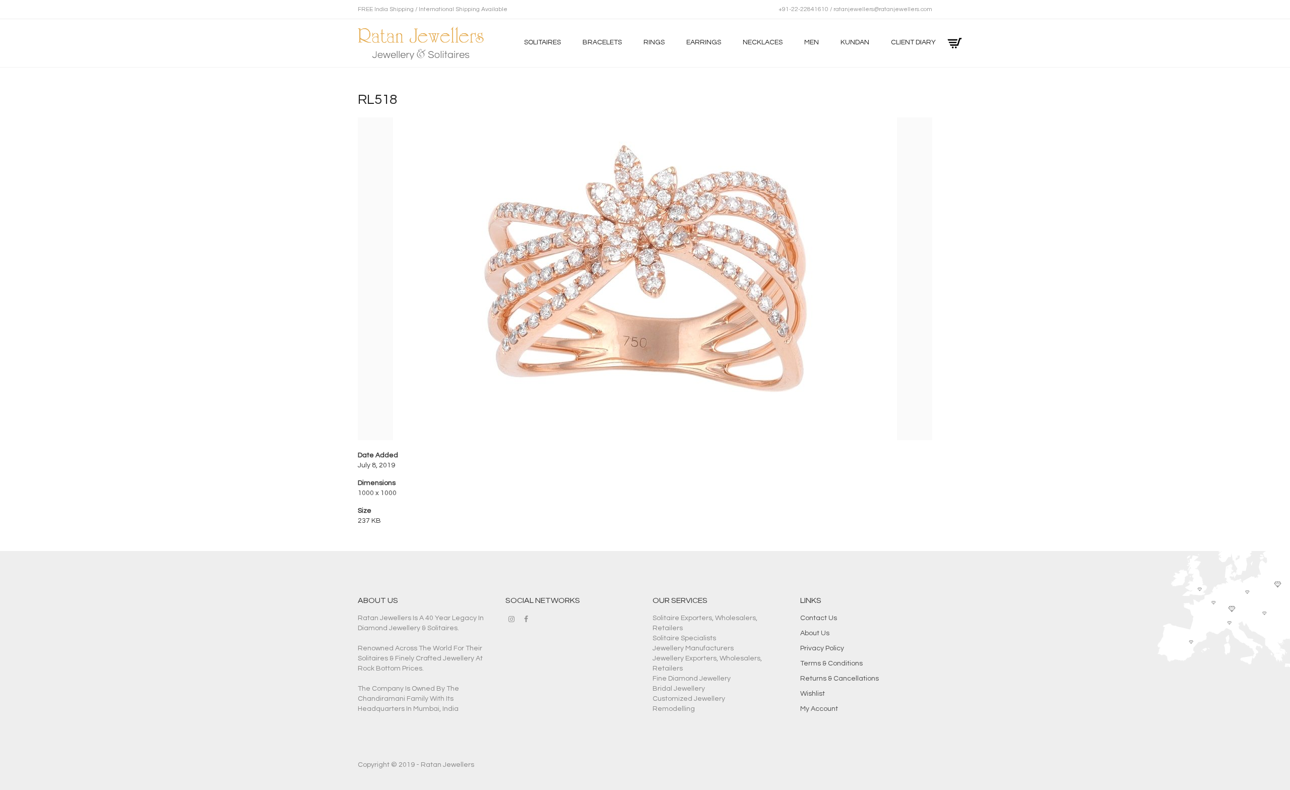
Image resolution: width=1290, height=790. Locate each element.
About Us (814, 633)
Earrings (703, 42)
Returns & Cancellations (839, 678)
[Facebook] (526, 619)
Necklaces (763, 42)
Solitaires (542, 42)
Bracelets (602, 42)
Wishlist (812, 693)
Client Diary (913, 42)
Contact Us (818, 618)
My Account (819, 708)
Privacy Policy (822, 648)
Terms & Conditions (831, 663)
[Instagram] (511, 619)
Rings (654, 42)
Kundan (855, 42)
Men (811, 42)
